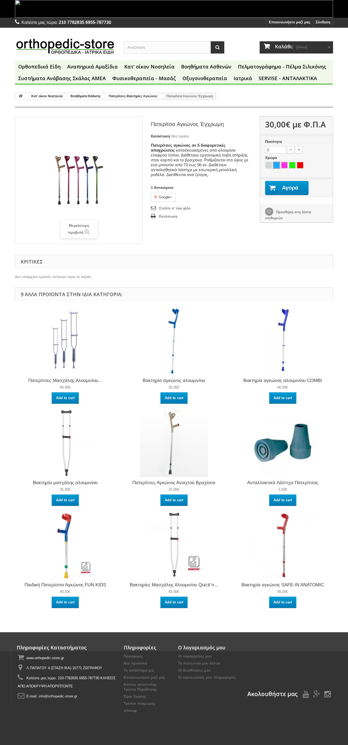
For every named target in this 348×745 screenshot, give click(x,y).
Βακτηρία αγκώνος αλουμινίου (174, 380)
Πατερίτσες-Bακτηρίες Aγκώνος (133, 96)
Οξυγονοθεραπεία (204, 78)
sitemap (130, 711)
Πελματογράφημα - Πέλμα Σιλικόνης (282, 66)
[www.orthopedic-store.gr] (65, 46)
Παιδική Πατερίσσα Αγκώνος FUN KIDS (65, 584)
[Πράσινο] (292, 165)
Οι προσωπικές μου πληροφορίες (207, 677)
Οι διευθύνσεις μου (194, 670)
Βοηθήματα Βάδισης (85, 96)
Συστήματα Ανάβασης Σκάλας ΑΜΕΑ (62, 78)
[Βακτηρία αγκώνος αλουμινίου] (174, 341)
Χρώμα (271, 158)
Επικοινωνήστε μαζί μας (289, 22)
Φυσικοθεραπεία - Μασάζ (144, 78)
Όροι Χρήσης (135, 696)
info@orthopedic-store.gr (58, 696)
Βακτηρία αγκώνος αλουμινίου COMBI (282, 380)
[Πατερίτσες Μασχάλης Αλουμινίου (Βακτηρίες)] (65, 341)
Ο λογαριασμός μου (201, 647)
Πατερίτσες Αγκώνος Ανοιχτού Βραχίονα (173, 482)
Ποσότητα (273, 142)
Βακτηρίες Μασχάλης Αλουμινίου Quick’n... (174, 584)
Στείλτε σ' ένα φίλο (175, 208)
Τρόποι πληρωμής (140, 704)
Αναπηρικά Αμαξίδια (92, 66)
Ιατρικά (243, 78)
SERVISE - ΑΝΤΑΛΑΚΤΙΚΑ (288, 78)
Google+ (165, 197)
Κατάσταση (160, 136)
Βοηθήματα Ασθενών (206, 66)
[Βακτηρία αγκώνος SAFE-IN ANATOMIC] (283, 545)
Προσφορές (133, 656)
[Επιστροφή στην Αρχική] (20, 96)
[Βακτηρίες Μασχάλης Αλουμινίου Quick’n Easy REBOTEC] (174, 545)
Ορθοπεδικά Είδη (39, 66)
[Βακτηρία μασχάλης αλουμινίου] (65, 443)
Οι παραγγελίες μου (195, 656)
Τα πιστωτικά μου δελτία (199, 663)
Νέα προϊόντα (135, 663)
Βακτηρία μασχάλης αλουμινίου (65, 482)
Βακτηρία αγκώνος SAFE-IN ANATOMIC (282, 584)
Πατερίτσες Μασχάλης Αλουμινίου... (65, 380)
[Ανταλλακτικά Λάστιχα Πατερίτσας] (283, 443)
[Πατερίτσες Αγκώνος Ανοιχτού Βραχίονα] (174, 443)
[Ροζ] (284, 165)
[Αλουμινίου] (269, 165)
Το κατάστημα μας (139, 670)
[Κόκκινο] (300, 165)
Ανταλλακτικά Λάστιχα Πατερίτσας (282, 482)
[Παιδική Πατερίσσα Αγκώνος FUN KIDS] (65, 545)
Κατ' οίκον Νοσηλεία (149, 66)
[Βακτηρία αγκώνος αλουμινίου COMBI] (283, 341)
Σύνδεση (323, 22)
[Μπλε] (276, 165)
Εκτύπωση (168, 216)
